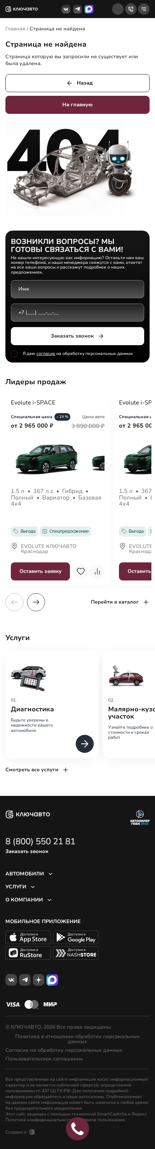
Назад (85, 83)
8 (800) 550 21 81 (40, 841)
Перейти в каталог (115, 602)
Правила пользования (101, 1120)
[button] (36, 602)
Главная (15, 28)
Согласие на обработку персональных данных (64, 1050)
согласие (45, 353)
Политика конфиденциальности (39, 1120)
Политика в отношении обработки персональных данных (77, 1039)
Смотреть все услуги (31, 769)
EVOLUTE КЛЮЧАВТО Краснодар (48, 549)
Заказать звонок (72, 336)
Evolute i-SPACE (33, 403)
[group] (52, 704)
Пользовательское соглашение (44, 1059)
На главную (77, 104)
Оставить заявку (40, 571)
